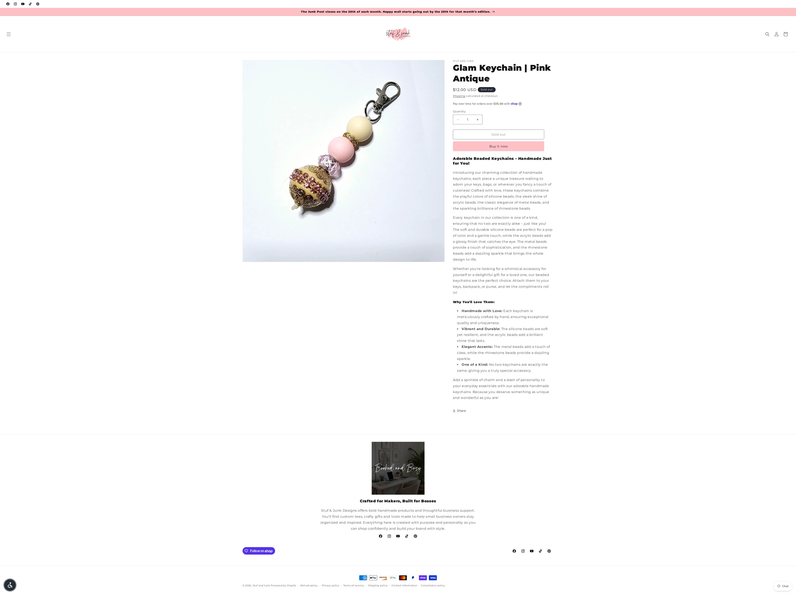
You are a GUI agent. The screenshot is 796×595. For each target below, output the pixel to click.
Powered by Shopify (283, 585)
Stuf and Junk (261, 585)
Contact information (404, 585)
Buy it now (498, 146)
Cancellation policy (433, 585)
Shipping (459, 95)
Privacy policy (330, 585)
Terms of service (353, 585)
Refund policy (309, 585)
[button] (8, 34)
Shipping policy (378, 585)
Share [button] (461, 411)
